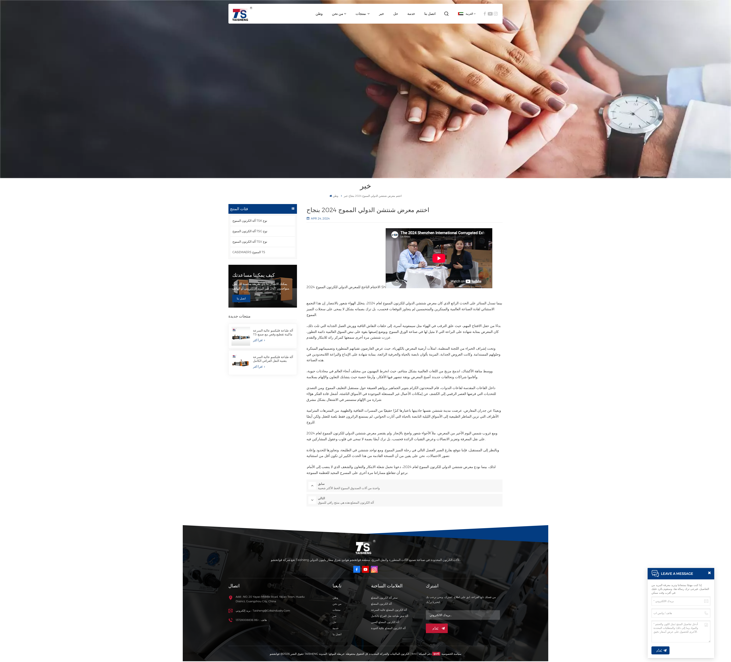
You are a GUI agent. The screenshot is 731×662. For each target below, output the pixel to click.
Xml (414, 654)
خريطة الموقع (336, 654)
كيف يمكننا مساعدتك (253, 275)
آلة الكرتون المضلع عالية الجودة (388, 628)
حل (395, 14)
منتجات (361, 14)
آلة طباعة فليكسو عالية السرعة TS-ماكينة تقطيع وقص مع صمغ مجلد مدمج (273, 332)
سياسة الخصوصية (451, 654)
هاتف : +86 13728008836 (251, 620)
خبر (381, 14)
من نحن (337, 14)
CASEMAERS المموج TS (248, 252)
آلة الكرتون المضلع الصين (385, 622)
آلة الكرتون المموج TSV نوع (249, 241)
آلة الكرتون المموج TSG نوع (249, 231)
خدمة (411, 14)
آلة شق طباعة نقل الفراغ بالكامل (389, 616)
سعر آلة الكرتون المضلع (384, 597)
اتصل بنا (430, 14)
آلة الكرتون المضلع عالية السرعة (389, 610)
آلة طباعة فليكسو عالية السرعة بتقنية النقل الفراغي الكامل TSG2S (273, 359)
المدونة (323, 654)
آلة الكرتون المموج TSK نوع (249, 221)
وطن (319, 14)
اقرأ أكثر (258, 340)
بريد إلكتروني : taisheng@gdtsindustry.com (263, 610)
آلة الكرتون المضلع (381, 603)
